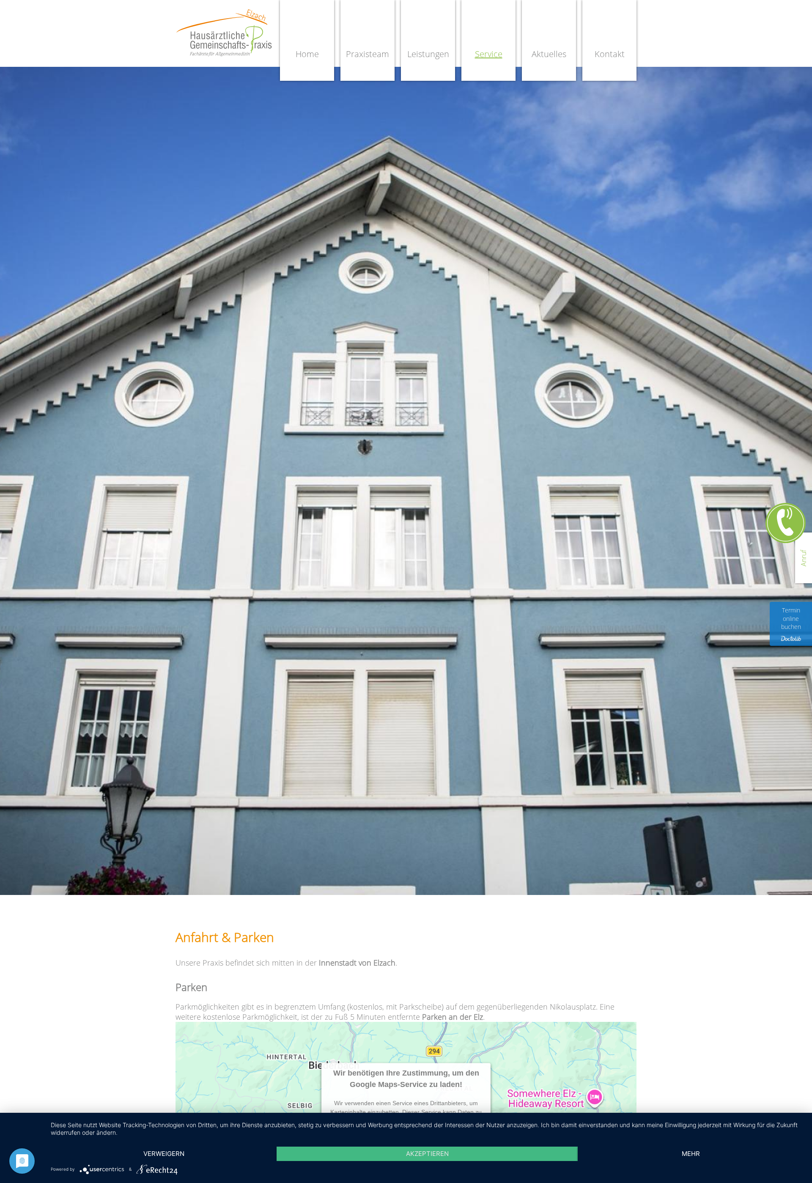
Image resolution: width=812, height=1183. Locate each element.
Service (488, 54)
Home (307, 54)
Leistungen (428, 54)
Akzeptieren (427, 1154)
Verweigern (163, 1154)
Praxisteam (367, 54)
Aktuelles (549, 54)
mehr (691, 1154)
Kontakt (610, 54)
